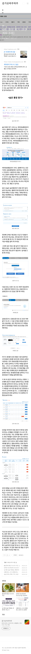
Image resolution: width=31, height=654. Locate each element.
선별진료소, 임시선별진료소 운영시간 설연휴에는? (11, 573)
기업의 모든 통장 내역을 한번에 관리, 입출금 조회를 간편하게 (15, 68)
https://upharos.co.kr (10, 49)
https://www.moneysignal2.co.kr (13, 62)
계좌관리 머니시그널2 (11, 64)
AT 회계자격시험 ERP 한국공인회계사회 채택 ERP (10, 52)
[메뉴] (27, 3)
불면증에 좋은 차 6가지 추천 (11, 565)
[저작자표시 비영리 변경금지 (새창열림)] (21, 555)
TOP (27, 648)
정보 (5, 562)
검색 (23, 3)
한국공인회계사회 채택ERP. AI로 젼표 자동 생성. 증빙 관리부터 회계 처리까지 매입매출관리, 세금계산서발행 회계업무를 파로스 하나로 (10, 55)
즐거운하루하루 (10, 3)
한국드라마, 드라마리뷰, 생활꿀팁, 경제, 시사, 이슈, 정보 (12, 624)
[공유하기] (7, 555)
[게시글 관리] (9, 555)
